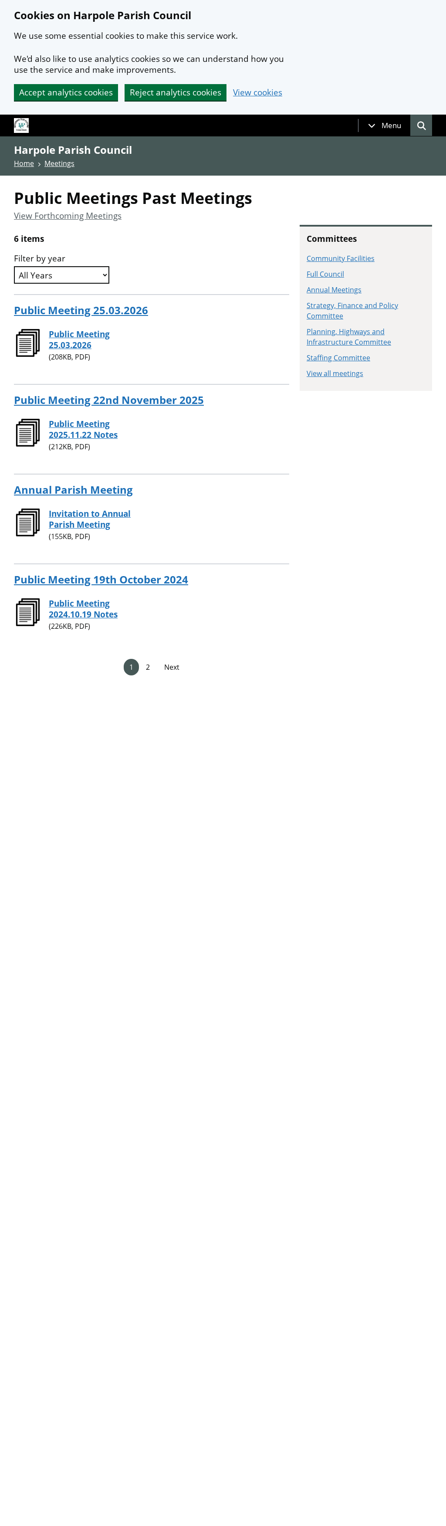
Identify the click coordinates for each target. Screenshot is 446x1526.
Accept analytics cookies (66, 92)
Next (171, 667)
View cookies (257, 92)
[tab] (385, 125)
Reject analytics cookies (175, 92)
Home (24, 163)
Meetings (59, 163)
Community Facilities (341, 258)
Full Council (325, 274)
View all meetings (335, 373)
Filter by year (39, 258)
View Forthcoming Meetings (68, 215)
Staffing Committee (338, 358)
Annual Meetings (334, 290)
